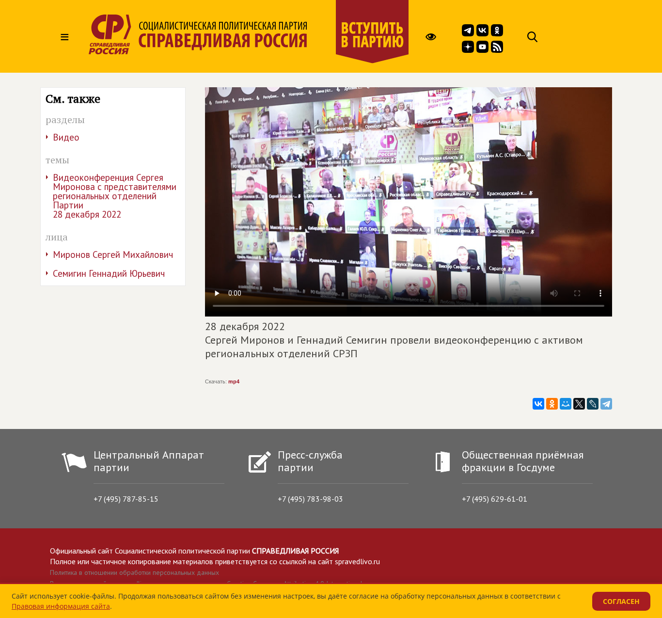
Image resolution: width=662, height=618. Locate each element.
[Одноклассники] (552, 404)
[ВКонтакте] (538, 404)
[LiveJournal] (593, 404)
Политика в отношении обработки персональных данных (134, 572)
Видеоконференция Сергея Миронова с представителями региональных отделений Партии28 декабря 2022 (114, 196)
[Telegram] (606, 404)
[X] (579, 404)
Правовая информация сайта (61, 606)
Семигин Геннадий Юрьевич (109, 273)
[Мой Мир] (565, 404)
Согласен (621, 601)
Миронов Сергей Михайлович (113, 254)
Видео (66, 137)
